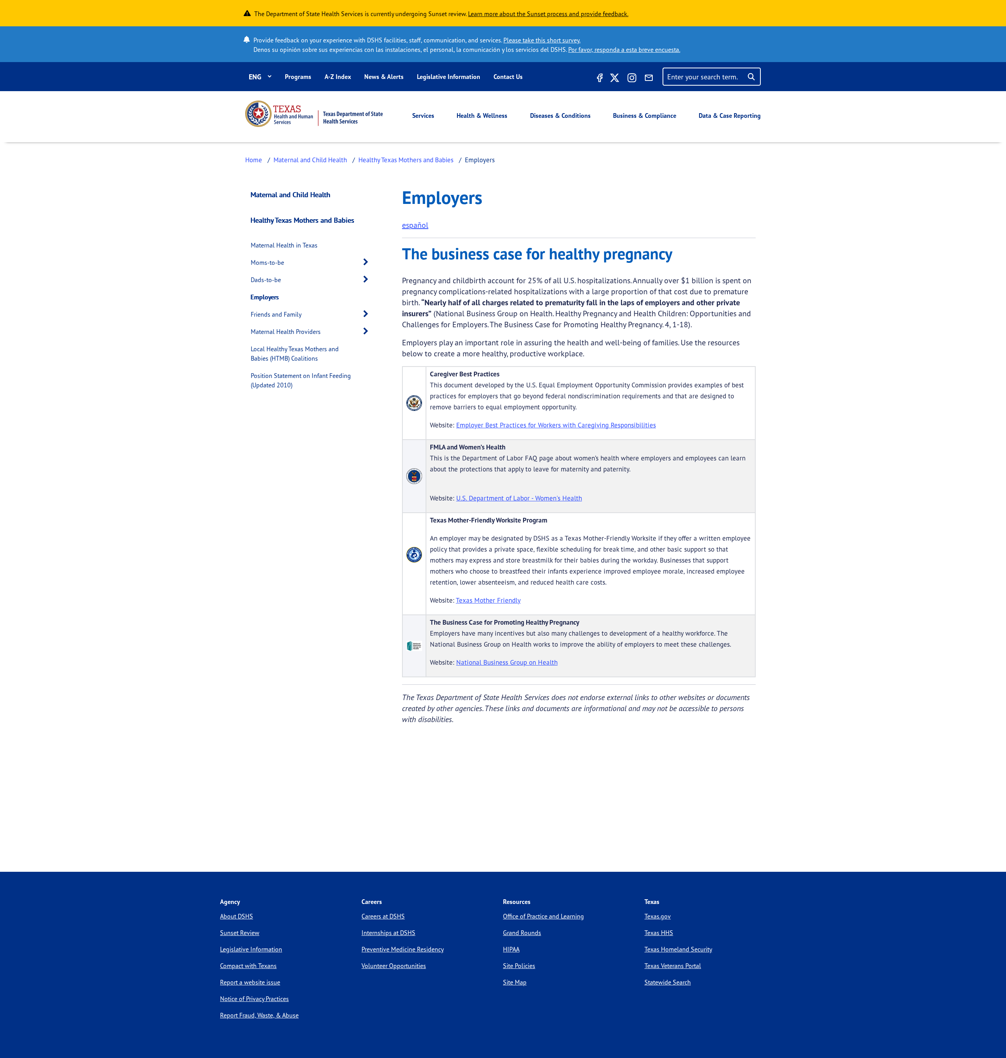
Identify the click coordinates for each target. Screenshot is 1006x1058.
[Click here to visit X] (614, 79)
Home (253, 160)
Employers (265, 297)
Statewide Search (667, 982)
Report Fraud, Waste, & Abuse (259, 1015)
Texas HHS (658, 933)
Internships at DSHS (388, 933)
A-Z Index (338, 77)
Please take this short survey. (541, 40)
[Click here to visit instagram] (632, 79)
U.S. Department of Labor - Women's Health (519, 498)
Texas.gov (657, 916)
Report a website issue (250, 982)
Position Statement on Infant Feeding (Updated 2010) (301, 380)
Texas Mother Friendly (488, 600)
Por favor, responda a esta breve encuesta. (624, 49)
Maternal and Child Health (310, 160)
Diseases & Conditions (560, 115)
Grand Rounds (522, 933)
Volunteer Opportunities (394, 966)
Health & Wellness (482, 115)
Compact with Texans (248, 966)
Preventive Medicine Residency (403, 949)
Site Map (515, 982)
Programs (298, 77)
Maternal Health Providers (286, 332)
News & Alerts (384, 77)
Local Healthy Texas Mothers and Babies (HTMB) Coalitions (295, 353)
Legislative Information (448, 77)
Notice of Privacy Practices (254, 999)
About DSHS (236, 916)
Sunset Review (239, 933)
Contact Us (508, 77)
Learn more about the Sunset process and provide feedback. (548, 14)
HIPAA (511, 949)
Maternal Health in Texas (284, 245)
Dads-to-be (266, 280)
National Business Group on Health (507, 662)
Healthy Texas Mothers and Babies (405, 160)
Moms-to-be (267, 262)
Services (423, 115)
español (415, 225)
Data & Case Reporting (730, 115)
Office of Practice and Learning (543, 916)
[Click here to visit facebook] (599, 79)
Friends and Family (276, 314)
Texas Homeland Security (678, 949)
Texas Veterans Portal (672, 966)
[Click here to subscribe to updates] (648, 79)
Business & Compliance (644, 115)
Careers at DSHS (383, 916)
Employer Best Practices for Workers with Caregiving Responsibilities (556, 425)
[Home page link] (314, 114)
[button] (368, 262)
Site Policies (519, 966)
